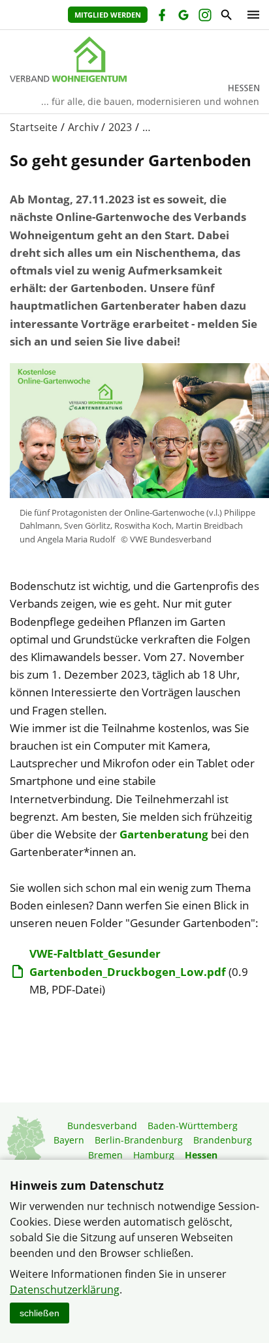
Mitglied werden (107, 15)
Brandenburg (222, 1140)
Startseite (33, 127)
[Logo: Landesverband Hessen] (134, 59)
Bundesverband (102, 1125)
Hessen (201, 1155)
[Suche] (225, 17)
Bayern (69, 1140)
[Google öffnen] (182, 17)
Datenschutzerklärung (64, 1289)
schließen (39, 1313)
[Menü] (250, 14)
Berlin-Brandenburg (139, 1140)
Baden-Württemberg (193, 1125)
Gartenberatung (163, 834)
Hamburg (153, 1155)
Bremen (105, 1155)
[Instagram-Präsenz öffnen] (204, 17)
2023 (120, 127)
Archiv (83, 127)
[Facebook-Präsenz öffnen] (161, 17)
